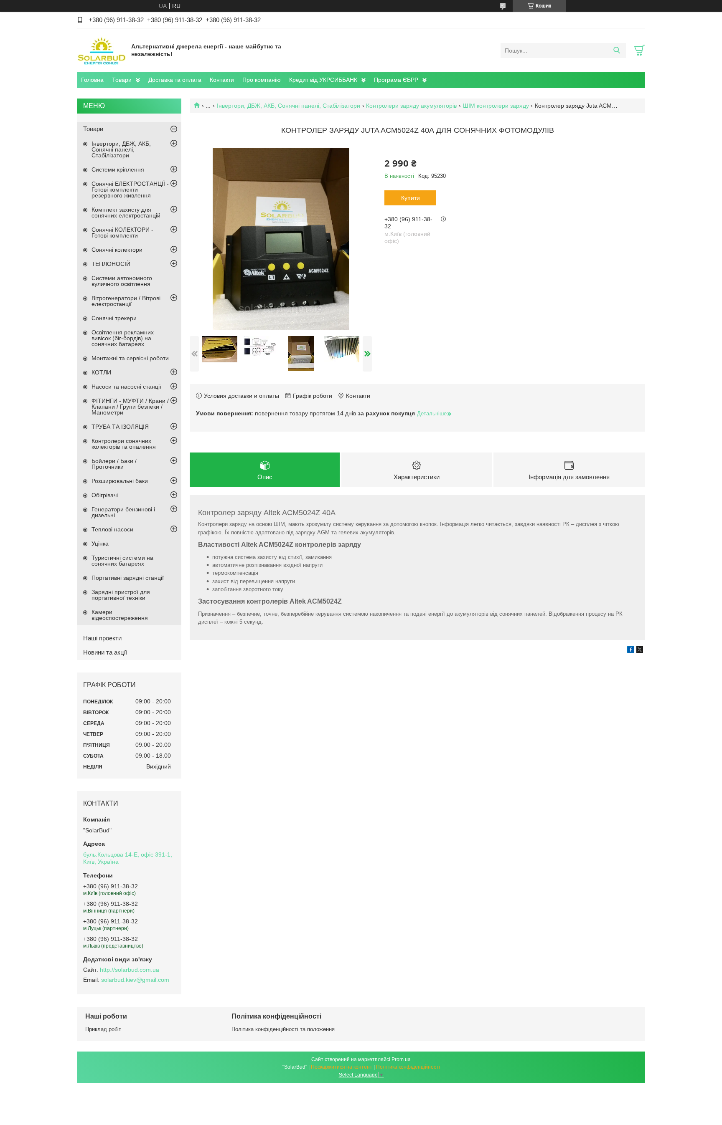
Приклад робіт (103, 1029)
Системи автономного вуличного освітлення (122, 281)
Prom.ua (401, 1059)
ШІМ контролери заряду (496, 105)
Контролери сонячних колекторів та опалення (124, 443)
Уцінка (100, 543)
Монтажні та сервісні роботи (130, 358)
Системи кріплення (118, 169)
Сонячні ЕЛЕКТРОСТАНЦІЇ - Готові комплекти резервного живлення (130, 189)
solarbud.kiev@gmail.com (135, 979)
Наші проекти (102, 638)
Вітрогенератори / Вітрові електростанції (126, 301)
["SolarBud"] (102, 50)
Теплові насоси (112, 529)
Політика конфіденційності (408, 1067)
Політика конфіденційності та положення (283, 1029)
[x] (639, 650)
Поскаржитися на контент (341, 1067)
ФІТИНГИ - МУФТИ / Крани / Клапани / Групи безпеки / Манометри (130, 406)
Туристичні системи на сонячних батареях (122, 560)
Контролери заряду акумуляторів (411, 105)
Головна (92, 79)
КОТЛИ (101, 372)
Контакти (222, 79)
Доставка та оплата (174, 79)
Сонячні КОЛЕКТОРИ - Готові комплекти (122, 232)
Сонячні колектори (117, 249)
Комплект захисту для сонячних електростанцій (126, 212)
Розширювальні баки (120, 481)
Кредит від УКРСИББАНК (323, 79)
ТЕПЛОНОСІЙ (111, 263)
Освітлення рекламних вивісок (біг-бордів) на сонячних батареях (123, 338)
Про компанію (261, 79)
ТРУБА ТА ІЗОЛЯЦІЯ (120, 426)
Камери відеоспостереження (120, 615)
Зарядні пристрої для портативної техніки (121, 595)
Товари (122, 79)
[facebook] (630, 650)
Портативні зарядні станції (128, 577)
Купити (410, 198)
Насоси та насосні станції (126, 386)
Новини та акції (105, 652)
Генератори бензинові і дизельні (123, 512)
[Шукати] (616, 50)
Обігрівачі (105, 495)
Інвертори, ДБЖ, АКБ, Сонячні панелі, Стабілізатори (288, 105)
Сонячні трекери (114, 318)
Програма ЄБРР (396, 79)
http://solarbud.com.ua (129, 969)
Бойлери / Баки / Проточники (114, 464)
